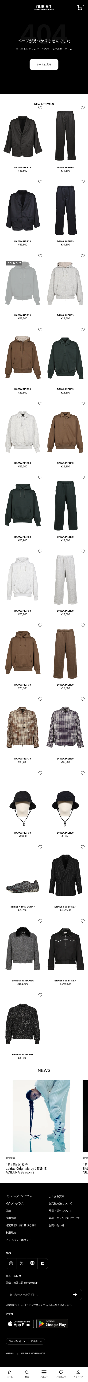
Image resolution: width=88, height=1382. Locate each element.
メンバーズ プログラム (19, 1196)
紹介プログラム (15, 1203)
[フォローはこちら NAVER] (42, 1263)
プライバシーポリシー (18, 1239)
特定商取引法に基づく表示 (21, 1225)
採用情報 (11, 1218)
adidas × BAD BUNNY (23, 906)
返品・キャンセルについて (64, 1218)
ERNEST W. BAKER (65, 906)
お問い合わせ (56, 1225)
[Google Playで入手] (52, 1323)
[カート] (79, 7)
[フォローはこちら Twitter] (21, 1263)
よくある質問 (56, 1196)
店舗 (8, 1210)
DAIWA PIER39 (22, 167)
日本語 (34, 1341)
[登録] (75, 1294)
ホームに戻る (44, 64)
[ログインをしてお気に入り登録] (39, 109)
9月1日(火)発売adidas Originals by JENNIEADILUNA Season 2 (26, 1168)
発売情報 (10, 1158)
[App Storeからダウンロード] (20, 1323)
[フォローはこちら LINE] (32, 1263)
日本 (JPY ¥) (15, 1341)
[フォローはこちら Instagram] (11, 1263)
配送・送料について (60, 1210)
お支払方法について (60, 1203)
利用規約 (11, 1232)
